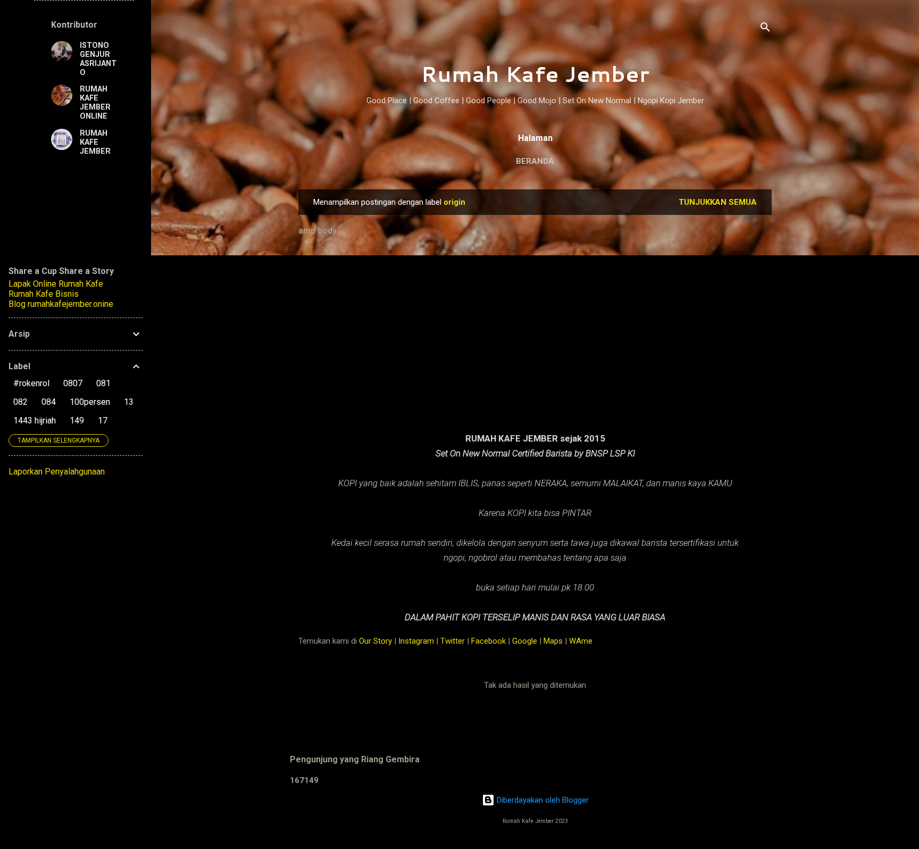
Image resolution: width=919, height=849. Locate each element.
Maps (553, 641)
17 (102, 420)
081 (103, 383)
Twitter (452, 641)
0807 (72, 383)
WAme (580, 641)
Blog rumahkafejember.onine (61, 304)
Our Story (375, 641)
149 (77, 420)
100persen (90, 402)
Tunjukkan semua (718, 202)
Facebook (488, 641)
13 (128, 402)
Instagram (416, 641)
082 (20, 402)
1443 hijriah (34, 420)
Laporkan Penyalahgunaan (57, 472)
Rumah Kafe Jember (535, 74)
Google (524, 641)
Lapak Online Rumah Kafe (56, 284)
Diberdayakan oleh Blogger (542, 800)
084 (48, 402)
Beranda (535, 161)
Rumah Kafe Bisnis (44, 294)
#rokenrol (31, 383)
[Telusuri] (765, 29)
